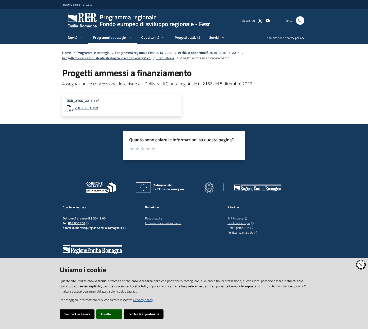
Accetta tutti (109, 314)
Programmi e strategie (93, 52)
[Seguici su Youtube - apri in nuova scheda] (266, 20)
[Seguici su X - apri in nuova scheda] (258, 20)
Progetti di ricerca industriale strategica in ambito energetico (106, 58)
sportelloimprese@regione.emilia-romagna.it (92, 227)
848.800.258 (76, 223)
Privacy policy (143, 300)
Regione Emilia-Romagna (77, 4)
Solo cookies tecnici (77, 314)
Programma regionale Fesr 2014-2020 (143, 52)
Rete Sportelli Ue (238, 227)
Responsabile (153, 218)
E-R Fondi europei (239, 223)
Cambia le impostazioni (143, 314)
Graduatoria (165, 58)
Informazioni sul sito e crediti (163, 223)
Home (66, 52)
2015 (236, 52)
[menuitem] (283, 38)
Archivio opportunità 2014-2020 (202, 52)
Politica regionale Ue (240, 232)
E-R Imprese (235, 218)
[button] (300, 20)
